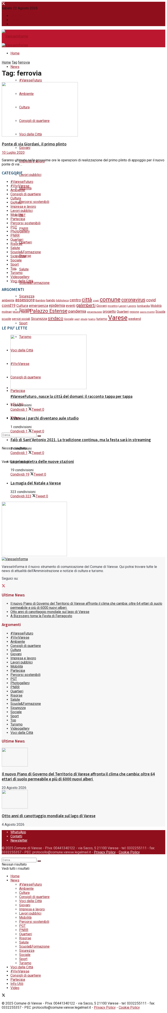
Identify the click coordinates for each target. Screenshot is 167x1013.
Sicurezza (18, 256)
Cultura (15, 198)
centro (75, 300)
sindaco (55, 318)
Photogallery (20, 231)
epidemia (57, 305)
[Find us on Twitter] (3, 4)
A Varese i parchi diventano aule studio (44, 418)
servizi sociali (21, 319)
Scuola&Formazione (34, 283)
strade (83, 319)
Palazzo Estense (48, 311)
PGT (13, 227)
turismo (101, 319)
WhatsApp (18, 16)
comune (110, 299)
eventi (70, 306)
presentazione (94, 312)
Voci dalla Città (21, 281)
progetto (109, 311)
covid (151, 300)
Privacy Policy (105, 852)
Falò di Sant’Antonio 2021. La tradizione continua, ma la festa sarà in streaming (80, 439)
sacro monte (147, 311)
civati (96, 300)
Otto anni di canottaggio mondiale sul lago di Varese (49, 612)
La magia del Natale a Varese (35, 483)
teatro (91, 319)
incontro (113, 305)
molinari (7, 311)
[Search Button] (39, 436)
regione (134, 311)
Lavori (123, 305)
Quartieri (25, 242)
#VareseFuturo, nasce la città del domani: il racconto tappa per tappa (71, 396)
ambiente (8, 300)
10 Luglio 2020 (13, 152)
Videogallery (20, 277)
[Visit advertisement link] (34, 555)
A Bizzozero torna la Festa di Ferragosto (41, 616)
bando (50, 300)
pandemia (77, 311)
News (14, 67)
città (87, 300)
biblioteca (62, 300)
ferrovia (24, 62)
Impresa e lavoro (23, 206)
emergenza (38, 305)
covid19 (8, 305)
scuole (6, 319)
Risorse (16, 244)
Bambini (40, 300)
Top (13, 269)
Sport (23, 323)
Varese (117, 317)
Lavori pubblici (30, 175)
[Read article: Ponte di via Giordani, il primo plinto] (83, 109)
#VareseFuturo (30, 80)
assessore (25, 299)
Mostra (16, 312)
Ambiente (17, 190)
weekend (134, 319)
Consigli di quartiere (25, 194)
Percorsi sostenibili (34, 202)
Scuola (160, 312)
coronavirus (133, 299)
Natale (25, 311)
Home (15, 53)
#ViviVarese (19, 186)
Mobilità (25, 188)
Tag (14, 62)
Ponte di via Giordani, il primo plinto (34, 144)
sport (77, 319)
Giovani (24, 148)
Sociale (16, 260)
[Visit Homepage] (15, 36)
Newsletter (18, 24)
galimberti (85, 305)
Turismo (16, 273)
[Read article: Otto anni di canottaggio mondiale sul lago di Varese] (83, 799)
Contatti (16, 20)
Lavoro (131, 305)
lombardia (143, 305)
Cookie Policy (129, 852)
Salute (24, 269)
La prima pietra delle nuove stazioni (42, 461)
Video (14, 988)
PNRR (23, 229)
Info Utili (16, 984)
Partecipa (17, 391)
